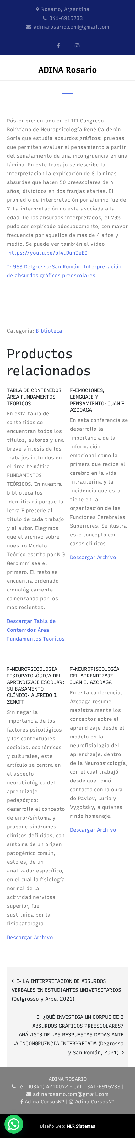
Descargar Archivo (93, 557)
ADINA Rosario (67, 70)
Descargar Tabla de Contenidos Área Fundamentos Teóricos (36, 630)
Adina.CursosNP (44, 1102)
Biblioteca (49, 331)
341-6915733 (66, 18)
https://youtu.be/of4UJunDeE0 (48, 253)
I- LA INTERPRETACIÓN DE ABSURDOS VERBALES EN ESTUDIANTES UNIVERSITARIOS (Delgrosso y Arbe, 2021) (66, 990)
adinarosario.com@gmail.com (71, 27)
